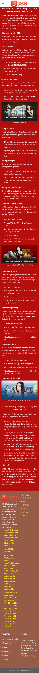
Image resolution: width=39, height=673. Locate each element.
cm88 (6, 571)
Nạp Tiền (16, 407)
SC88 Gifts (7, 603)
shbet (6, 540)
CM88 (6, 555)
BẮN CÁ (26, 502)
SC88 (6, 595)
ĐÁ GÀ (25, 509)
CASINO (26, 505)
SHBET (6, 546)
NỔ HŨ (25, 516)
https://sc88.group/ (10, 593)
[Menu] (3, 3)
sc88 (14, 603)
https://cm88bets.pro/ (11, 563)
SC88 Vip (11, 600)
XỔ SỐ (25, 512)
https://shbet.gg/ (10, 535)
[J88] (20, 3)
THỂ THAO (27, 498)
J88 (20, 21)
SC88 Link (12, 606)
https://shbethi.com (11, 538)
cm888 (6, 566)
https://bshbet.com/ (11, 533)
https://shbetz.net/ (10, 530)
